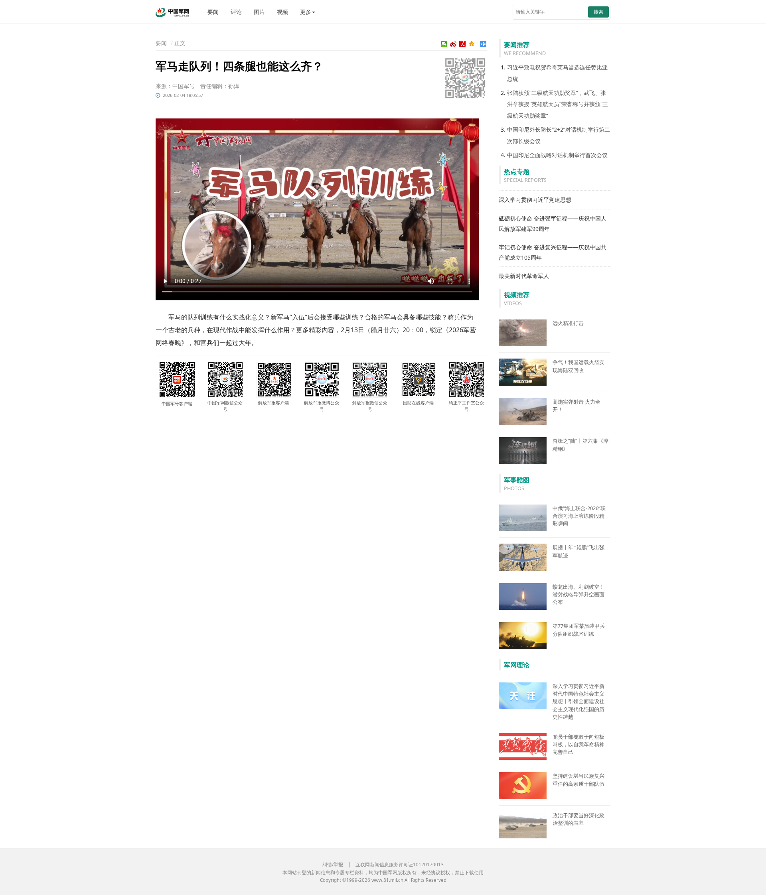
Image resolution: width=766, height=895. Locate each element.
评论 (236, 12)
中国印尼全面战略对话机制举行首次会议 (557, 155)
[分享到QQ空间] (471, 44)
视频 (282, 12)
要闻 (213, 12)
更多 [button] (305, 12)
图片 (259, 12)
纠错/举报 (332, 864)
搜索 (598, 11)
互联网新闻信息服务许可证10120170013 (399, 864)
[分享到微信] (444, 44)
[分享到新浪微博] (453, 44)
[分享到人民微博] (462, 44)
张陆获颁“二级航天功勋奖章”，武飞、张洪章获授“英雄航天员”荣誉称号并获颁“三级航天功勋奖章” (557, 104)
